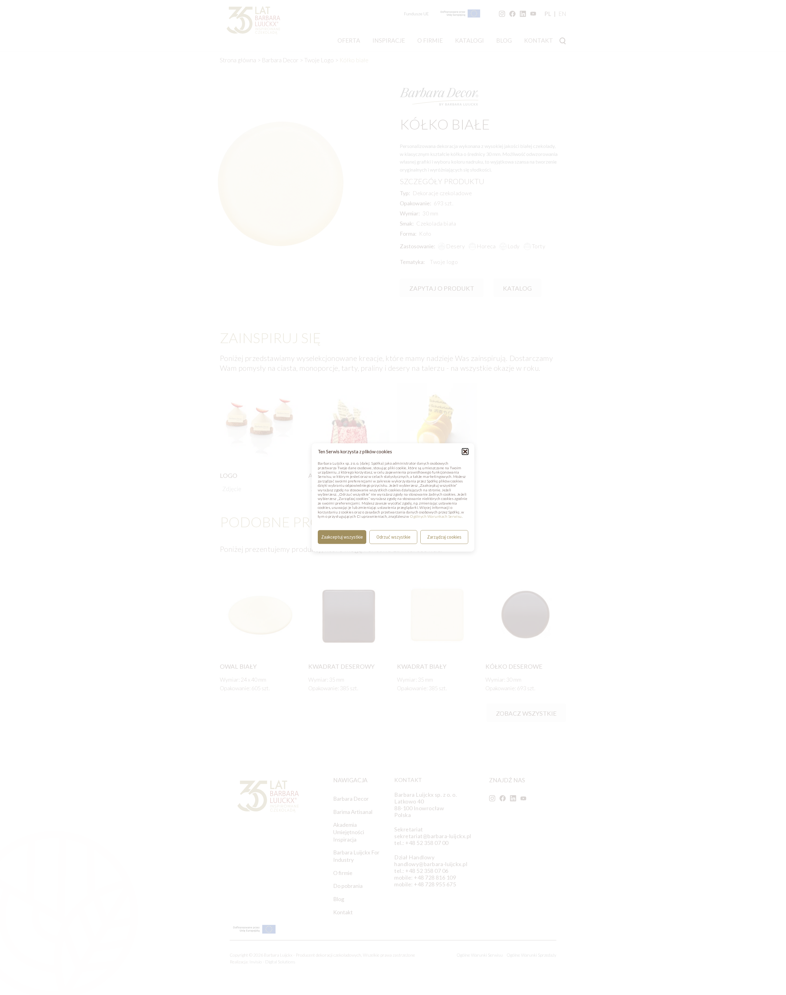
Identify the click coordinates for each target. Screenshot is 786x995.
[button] (465, 451)
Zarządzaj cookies (444, 537)
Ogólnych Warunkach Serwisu (435, 516)
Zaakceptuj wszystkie (342, 537)
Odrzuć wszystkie (393, 537)
